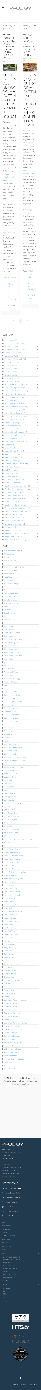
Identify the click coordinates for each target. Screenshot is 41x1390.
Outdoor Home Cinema (13, 492)
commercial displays (11, 1016)
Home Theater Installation (14, 416)
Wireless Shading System (13, 551)
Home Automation (10, 915)
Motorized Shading (12, 460)
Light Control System (12, 429)
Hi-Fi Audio (8, 938)
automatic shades (10, 1046)
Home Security (9, 885)
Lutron (6, 790)
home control (9, 908)
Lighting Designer (11, 438)
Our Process (6, 1243)
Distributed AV (9, 951)
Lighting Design (9, 800)
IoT (5, 836)
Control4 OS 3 (9, 987)
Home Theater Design (12, 862)
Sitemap (23, 1384)
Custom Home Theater (12, 964)
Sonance (7, 623)
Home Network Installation (14, 391)
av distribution (9, 1039)
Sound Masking (9, 613)
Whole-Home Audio (12, 536)
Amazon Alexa (9, 1062)
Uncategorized (10, 527)
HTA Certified (6, 1246)
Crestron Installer (11, 375)
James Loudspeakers (11, 829)
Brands (4, 1284)
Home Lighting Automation (15, 387)
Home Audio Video (11, 921)
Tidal (5, 590)
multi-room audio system (13, 747)
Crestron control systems (13, 980)
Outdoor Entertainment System (16, 486)
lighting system (9, 793)
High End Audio (10, 381)
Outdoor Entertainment (14, 483)
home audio (8, 924)
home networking (10, 888)
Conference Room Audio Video (16, 359)
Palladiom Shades (10, 682)
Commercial (7, 1263)
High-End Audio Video (12, 931)
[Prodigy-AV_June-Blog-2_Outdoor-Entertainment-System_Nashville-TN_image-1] (30, 67)
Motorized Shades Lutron (13, 767)
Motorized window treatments (15, 760)
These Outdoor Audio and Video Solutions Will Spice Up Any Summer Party (9, 46)
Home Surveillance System (14, 403)
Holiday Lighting (10, 928)
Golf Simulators (9, 1277)
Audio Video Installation (12, 1052)
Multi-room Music (10, 744)
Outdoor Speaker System (14, 505)
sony (5, 616)
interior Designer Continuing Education (18, 839)
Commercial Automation (14, 353)
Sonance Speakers (10, 619)
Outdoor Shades (11, 502)
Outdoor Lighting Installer (14, 495)
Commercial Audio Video (14, 349)
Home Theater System (12, 849)
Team (5, 1232)
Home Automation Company (15, 384)
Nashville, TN (9, 473)
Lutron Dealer (10, 445)
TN (5, 587)
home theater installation (13, 852)
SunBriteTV (13, 278)
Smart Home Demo (9, 1235)
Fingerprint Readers (11, 944)
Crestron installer (10, 974)
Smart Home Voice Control (14, 517)
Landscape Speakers (12, 426)
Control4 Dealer (31, 296)
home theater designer (12, 859)
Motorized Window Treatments (16, 464)
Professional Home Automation (16, 508)
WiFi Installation (9, 554)
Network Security (10, 734)
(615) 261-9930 (7, 1158)
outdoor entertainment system (8, 177)
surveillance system (11, 596)
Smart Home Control (11, 652)
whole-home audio (11, 564)
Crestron (12, 305)
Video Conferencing (11, 583)
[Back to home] (20, 8)
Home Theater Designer (14, 413)
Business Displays (10, 1033)
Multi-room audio (10, 754)
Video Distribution (10, 580)
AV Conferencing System (13, 1042)
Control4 (7, 997)
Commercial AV (10, 356)
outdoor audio (9, 728)
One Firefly (14, 1384)
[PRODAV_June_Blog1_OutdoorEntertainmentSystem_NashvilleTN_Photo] (10, 67)
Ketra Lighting (9, 826)
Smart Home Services (11, 649)
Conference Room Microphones (15, 1000)
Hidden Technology (11, 934)
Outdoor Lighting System (14, 498)
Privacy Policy (33, 1384)
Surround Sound (10, 606)
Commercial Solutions (12, 1013)
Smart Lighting (9, 636)
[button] (3, 8)
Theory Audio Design (11, 593)
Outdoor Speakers (10, 692)
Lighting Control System (13, 435)
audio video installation (12, 1049)
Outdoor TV (8, 688)
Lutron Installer (10, 448)
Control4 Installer (11, 365)
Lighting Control (10, 806)
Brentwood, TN (10, 346)
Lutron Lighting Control (14, 451)
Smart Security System (13, 521)
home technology (10, 875)
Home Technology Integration (16, 407)
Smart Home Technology (13, 639)
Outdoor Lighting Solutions (14, 705)
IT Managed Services (10, 1268)
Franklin (7, 941)
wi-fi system (8, 557)
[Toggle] (37, 340)
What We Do (6, 1239)
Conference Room (10, 1010)
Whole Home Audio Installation (16, 533)
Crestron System (11, 378)
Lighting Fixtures (10, 797)
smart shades (9, 629)
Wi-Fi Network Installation (14, 540)
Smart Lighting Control (12, 633)
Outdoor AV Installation (32, 286)
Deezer (6, 960)
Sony (5, 1291)
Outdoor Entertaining (11, 718)
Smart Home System (12, 514)
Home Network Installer (13, 394)
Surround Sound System (14, 524)
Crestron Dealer (11, 372)
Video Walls (8, 577)
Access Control (10, 340)
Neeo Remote (9, 737)
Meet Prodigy (6, 1226)
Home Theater (9, 869)
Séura (11, 284)
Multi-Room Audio (11, 467)
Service (4, 1250)
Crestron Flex (9, 977)
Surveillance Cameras (11, 600)
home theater (9, 865)
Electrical (7, 1266)
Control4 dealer (9, 993)
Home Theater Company (14, 410)
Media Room (8, 780)
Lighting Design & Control (12, 1260)
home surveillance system (13, 878)
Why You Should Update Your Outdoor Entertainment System (29, 45)
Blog (3, 1298)
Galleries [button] (5, 1281)
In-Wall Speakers (10, 842)
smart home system (11, 646)
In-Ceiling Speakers (11, 846)
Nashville (7, 741)
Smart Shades (9, 626)
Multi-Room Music (11, 470)
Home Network (9, 898)
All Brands (7, 1288)
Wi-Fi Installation (10, 560)
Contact (5, 1301)
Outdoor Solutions (10, 1274)
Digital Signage (9, 954)
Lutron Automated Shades (14, 441)
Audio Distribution (10, 1056)
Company (6, 1230)
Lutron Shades (9, 783)
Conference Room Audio (13, 1006)
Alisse (6, 1065)
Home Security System (13, 397)
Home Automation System (13, 911)
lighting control (9, 810)
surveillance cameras (11, 603)
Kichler (6, 823)
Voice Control (9, 574)
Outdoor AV (11, 288)
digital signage (9, 957)
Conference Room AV (12, 1003)
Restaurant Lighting (11, 672)
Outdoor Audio (10, 476)
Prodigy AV (8, 675)
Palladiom (7, 685)
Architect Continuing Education (15, 1059)
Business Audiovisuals (12, 1036)
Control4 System (11, 368)
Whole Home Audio (30, 274)
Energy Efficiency (10, 947)
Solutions (5, 1253)
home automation (10, 918)
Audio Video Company (13, 343)
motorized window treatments (15, 764)
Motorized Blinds (11, 454)
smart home (8, 662)
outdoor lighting (10, 711)
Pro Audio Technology (12, 678)
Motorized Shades (11, 457)
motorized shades (10, 774)
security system (9, 669)
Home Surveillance (11, 400)
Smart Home (8, 659)
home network (9, 901)
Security (6, 1271)
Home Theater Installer (13, 419)
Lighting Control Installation (15, 432)
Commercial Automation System (15, 1023)
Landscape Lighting (12, 422)
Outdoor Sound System (12, 695)
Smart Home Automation (14, 511)
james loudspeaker (12, 297)
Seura (5, 1294)
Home (4, 1222)
